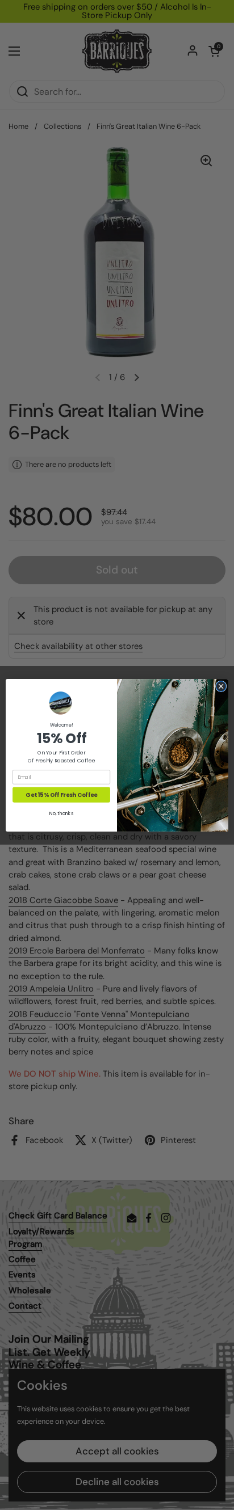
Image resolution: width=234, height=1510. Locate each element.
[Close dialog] (221, 686)
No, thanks (61, 813)
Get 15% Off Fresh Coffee (61, 794)
